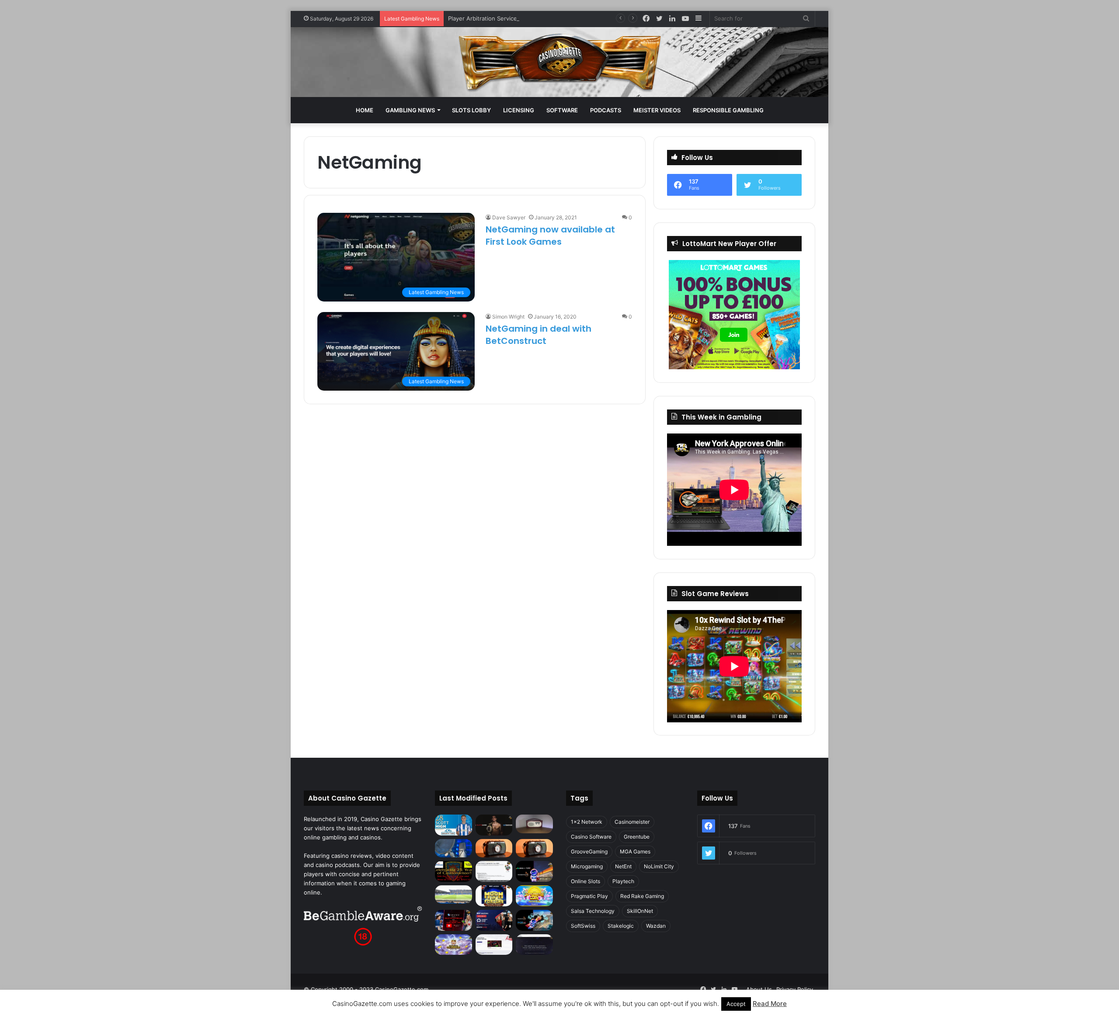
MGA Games (635, 851)
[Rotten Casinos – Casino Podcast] (534, 824)
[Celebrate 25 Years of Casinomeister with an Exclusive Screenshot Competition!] (453, 871)
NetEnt (623, 866)
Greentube (637, 836)
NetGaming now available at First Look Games (550, 235)
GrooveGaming (589, 851)
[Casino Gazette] (560, 62)
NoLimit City (659, 866)
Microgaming (587, 866)
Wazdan (656, 925)
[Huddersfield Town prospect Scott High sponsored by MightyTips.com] (453, 825)
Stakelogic (621, 925)
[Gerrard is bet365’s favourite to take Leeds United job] (453, 894)
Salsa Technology (593, 911)
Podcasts (605, 110)
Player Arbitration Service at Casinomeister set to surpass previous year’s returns (559, 18)
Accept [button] (736, 1003)
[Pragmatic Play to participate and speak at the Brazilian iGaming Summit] (534, 871)
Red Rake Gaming (642, 896)
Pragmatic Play (589, 896)
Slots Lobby (471, 110)
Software (562, 110)
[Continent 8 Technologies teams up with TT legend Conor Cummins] (534, 944)
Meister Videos (657, 110)
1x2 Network (586, 821)
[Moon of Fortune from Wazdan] (494, 895)
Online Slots (585, 881)
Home (364, 110)
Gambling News (410, 110)
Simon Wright (508, 316)
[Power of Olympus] (453, 944)
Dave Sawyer (508, 217)
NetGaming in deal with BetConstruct (538, 334)
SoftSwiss (583, 925)
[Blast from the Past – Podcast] (494, 848)
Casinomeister (632, 821)
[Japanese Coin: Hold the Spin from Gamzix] (534, 895)
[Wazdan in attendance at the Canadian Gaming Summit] (494, 920)
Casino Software (591, 836)
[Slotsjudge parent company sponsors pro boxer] (494, 825)
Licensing (518, 110)
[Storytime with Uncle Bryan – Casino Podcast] (453, 848)
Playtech (623, 881)
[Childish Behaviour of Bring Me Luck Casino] (534, 848)
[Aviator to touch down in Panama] (494, 944)
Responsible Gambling (728, 110)
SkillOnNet (640, 911)
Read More (770, 1003)
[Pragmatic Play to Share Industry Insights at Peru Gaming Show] (534, 920)
